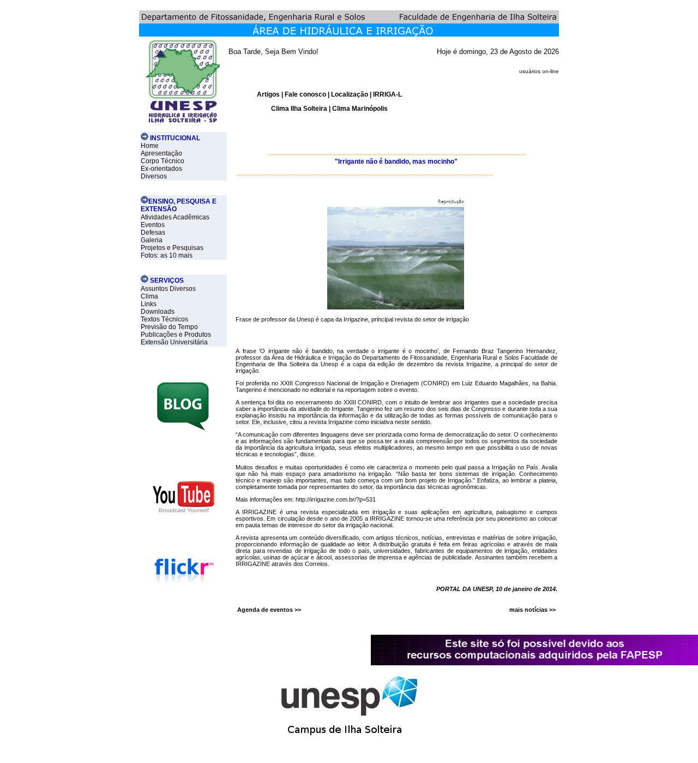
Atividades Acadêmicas (175, 217)
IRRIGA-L (387, 94)
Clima (149, 296)
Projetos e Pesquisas (172, 248)
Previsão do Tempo (169, 327)
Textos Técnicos (164, 319)
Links (149, 304)
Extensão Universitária (174, 342)
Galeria (152, 240)
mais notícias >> (532, 609)
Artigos (269, 94)
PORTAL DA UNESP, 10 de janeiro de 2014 (496, 589)
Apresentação (161, 153)
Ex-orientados (161, 168)
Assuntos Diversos (168, 289)
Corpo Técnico (162, 161)
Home (150, 146)
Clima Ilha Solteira (299, 108)
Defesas (153, 232)
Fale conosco (305, 94)
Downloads (157, 311)
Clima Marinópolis (360, 108)
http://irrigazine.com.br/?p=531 (336, 499)
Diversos (154, 176)
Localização (349, 94)
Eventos (153, 225)
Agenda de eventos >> (269, 609)
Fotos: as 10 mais (166, 255)
